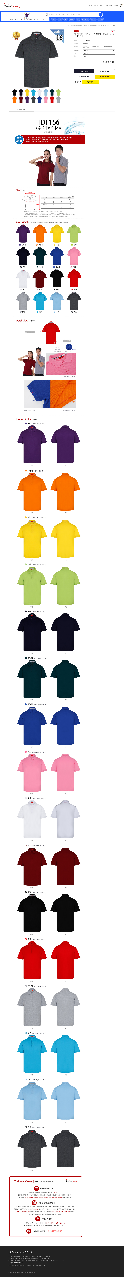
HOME (70, 25)
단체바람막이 (85, 19)
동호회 (60, 19)
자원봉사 (93, 19)
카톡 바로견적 (105, 77)
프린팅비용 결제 (85, 76)
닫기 (46, 14)
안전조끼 (101, 19)
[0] (120, 5)
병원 (66, 19)
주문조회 (102, 5)
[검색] (100, 15)
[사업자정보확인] (26, 1258)
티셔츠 (79, 25)
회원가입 (96, 5)
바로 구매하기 (85, 71)
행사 (78, 19)
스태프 (53, 19)
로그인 (90, 5)
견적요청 (115, 5)
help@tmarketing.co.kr (57, 1260)
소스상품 (75, 25)
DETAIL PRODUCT (22, 109)
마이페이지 (109, 5)
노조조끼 (72, 19)
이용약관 (10, 1263)
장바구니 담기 (105, 71)
